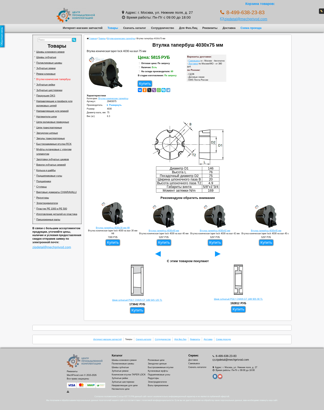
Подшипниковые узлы (49, 175)
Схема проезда (250, 28)
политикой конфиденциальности (158, 400)
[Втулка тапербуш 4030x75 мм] (107, 74)
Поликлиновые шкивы (49, 63)
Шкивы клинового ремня (50, 52)
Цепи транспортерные (49, 127)
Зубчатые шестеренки (49, 90)
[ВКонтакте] (140, 90)
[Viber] (154, 90)
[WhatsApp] (159, 90)
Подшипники (43, 181)
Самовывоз (194, 60)
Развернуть (115, 105)
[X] (149, 90)
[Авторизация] (321, 11)
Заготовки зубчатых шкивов (52, 159)
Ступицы (41, 186)
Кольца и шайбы (46, 170)
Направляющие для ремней (52, 111)
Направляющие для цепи (125, 385)
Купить (145, 83)
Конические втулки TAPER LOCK (129, 374)
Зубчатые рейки (45, 84)
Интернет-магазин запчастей (82, 28)
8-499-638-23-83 (225, 356)
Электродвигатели (47, 203)
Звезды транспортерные (50, 138)
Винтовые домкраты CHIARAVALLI (56, 192)
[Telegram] (168, 90)
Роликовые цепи (156, 360)
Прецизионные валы (48, 219)
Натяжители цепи (46, 116)
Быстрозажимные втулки (160, 367)
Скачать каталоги (197, 367)
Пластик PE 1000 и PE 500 (51, 208)
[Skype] (163, 90)
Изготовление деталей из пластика (56, 214)
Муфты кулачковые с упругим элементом (53, 151)
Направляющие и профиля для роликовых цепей (54, 103)
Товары (112, 28)
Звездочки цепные (47, 133)
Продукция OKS (45, 95)
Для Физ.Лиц (188, 28)
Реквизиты (210, 28)
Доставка (229, 28)
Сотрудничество (162, 28)
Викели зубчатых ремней (51, 164)
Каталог (117, 355)
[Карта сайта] (68, 391)
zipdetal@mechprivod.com (245, 19)
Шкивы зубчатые (46, 57)
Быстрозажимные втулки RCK (54, 144)
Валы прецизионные (158, 385)
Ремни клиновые (46, 74)
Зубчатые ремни (46, 68)
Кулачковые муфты (158, 371)
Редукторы (42, 197)
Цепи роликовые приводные (52, 122)
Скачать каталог (134, 28)
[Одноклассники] (145, 90)
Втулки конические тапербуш (53, 79)
